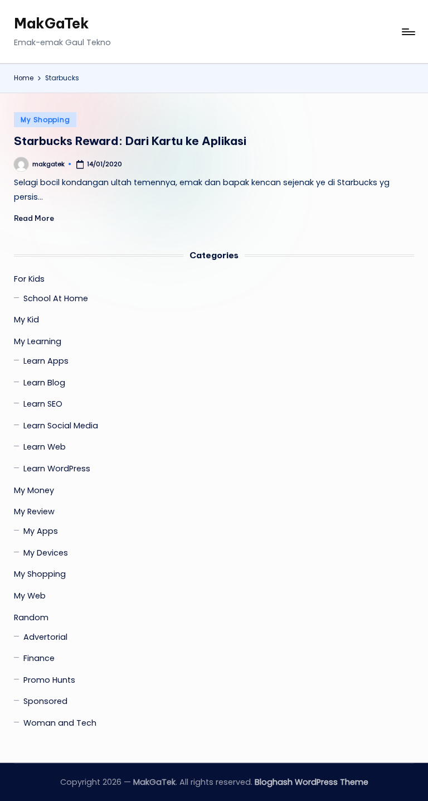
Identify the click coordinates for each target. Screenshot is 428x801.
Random (31, 617)
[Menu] (408, 31)
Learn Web (44, 446)
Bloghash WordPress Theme (311, 782)
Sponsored (45, 701)
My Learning (37, 341)
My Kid (26, 319)
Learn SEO (42, 403)
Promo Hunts (49, 680)
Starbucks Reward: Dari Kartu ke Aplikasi (130, 141)
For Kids (29, 278)
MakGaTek (51, 23)
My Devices (45, 552)
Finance (39, 658)
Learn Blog (44, 382)
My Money (34, 490)
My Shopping (45, 119)
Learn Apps (46, 360)
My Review (34, 511)
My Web (30, 595)
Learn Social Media (60, 425)
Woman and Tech (59, 722)
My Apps (40, 531)
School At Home (55, 298)
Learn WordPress (56, 468)
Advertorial (45, 637)
